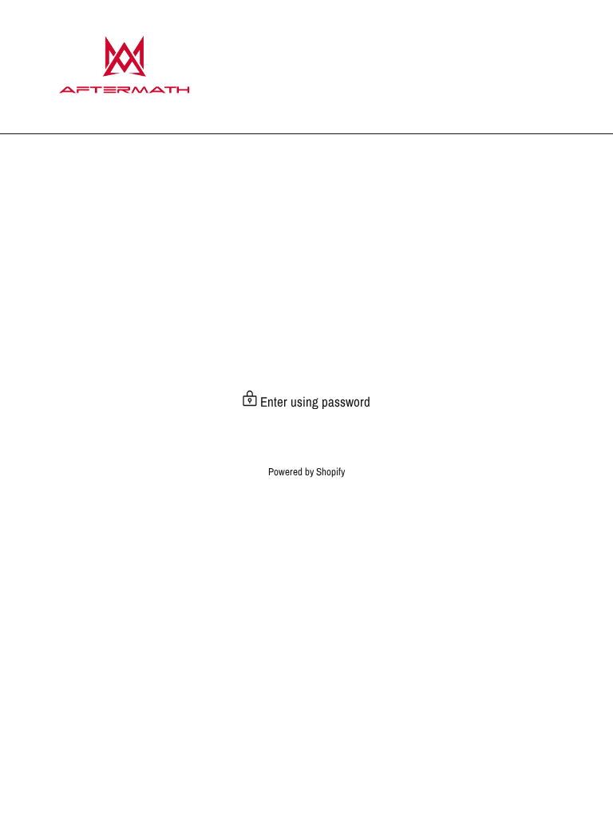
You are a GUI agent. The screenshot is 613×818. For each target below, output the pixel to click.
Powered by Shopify (306, 471)
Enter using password (313, 401)
